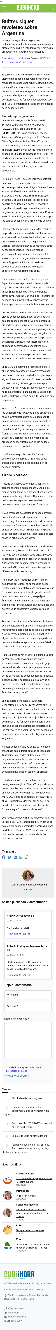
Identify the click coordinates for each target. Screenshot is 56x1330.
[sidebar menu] (4, 8)
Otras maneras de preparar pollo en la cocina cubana (34, 1180)
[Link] (26, 857)
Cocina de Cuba (25, 1173)
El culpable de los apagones (27, 1098)
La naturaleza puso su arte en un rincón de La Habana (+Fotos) (33, 1246)
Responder (13, 933)
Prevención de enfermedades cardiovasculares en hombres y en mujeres (26, 1111)
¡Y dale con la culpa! (26, 1195)
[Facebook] (4, 857)
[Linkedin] (16, 857)
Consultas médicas (27, 1204)
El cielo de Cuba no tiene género (29, 1135)
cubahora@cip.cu (17, 1316)
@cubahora (13, 1312)
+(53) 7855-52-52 (16, 1308)
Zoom (19, 1239)
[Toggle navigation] (52, 8)
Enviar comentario (16, 1076)
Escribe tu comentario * (16, 1018)
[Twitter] (10, 857)
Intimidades (23, 1190)
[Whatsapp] (21, 857)
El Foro (20, 1225)
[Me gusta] (24, 933)
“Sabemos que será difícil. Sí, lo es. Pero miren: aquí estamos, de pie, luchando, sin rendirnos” (26, 1148)
